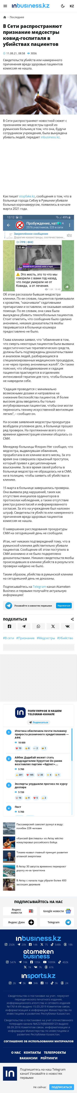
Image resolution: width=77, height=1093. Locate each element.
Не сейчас (39, 1087)
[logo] (34, 5)
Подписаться (62, 1087)
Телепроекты (55, 1053)
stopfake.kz (27, 196)
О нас (16, 1053)
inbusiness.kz (50, 137)
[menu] (5, 5)
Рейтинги (49, 1058)
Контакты (32, 1053)
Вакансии (29, 1058)
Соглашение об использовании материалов (38, 1041)
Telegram (39, 587)
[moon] (62, 5)
